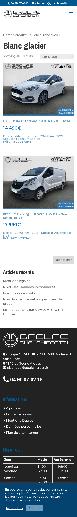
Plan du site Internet (22, 433)
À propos (13, 408)
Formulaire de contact (20, 293)
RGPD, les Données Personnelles (29, 287)
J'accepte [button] (34, 508)
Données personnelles (24, 426)
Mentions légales (16, 281)
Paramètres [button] (14, 508)
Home (7, 35)
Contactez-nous (19, 414)
